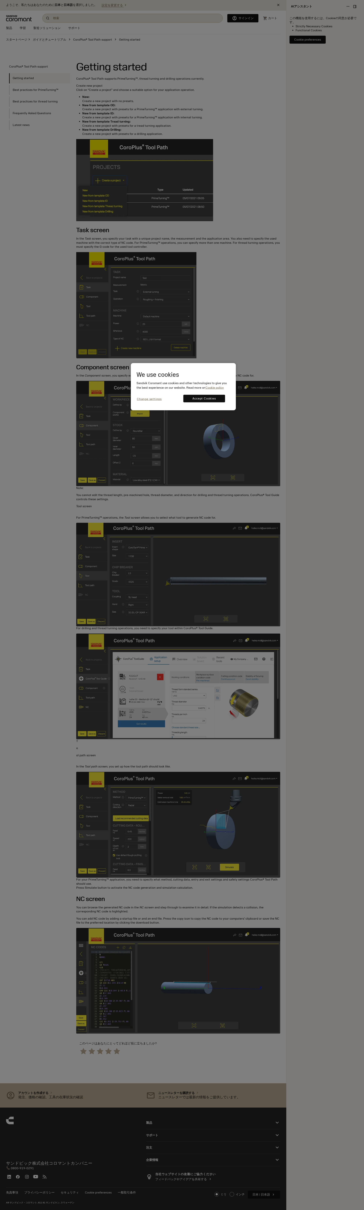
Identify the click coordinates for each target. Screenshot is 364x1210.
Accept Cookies (204, 398)
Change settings (149, 399)
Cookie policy (215, 388)
